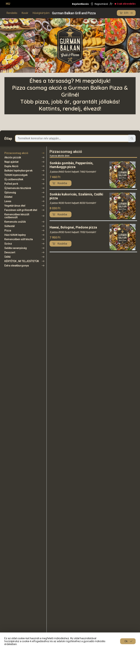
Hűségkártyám (41, 13)
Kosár (25, 13)
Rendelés (12, 13)
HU (8, 3)
